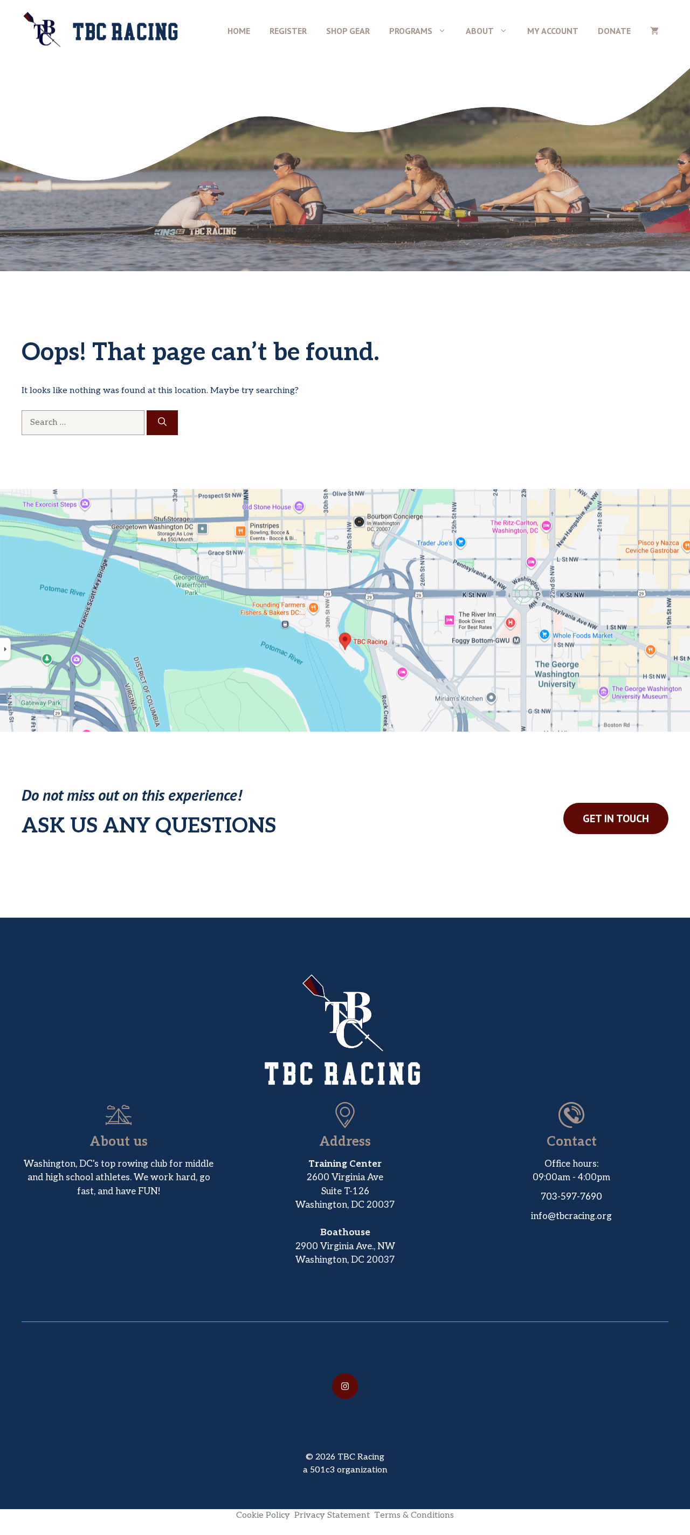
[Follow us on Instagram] (345, 1386)
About (480, 30)
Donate (614, 30)
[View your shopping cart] (654, 31)
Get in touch (616, 818)
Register (288, 30)
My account (552, 30)
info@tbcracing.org (571, 1216)
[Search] (162, 422)
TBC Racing (126, 30)
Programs (410, 30)
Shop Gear (348, 30)
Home (238, 30)
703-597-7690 (571, 1197)
